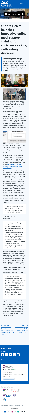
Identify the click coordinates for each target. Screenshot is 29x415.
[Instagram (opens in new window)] (14, 354)
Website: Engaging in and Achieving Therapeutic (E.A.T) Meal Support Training (12, 166)
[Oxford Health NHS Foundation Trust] (4, 2)
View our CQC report (8, 379)
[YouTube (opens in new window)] (10, 354)
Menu (21, 3)
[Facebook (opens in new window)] (2, 354)
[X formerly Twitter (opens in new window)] (6, 354)
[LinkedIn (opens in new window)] (18, 354)
